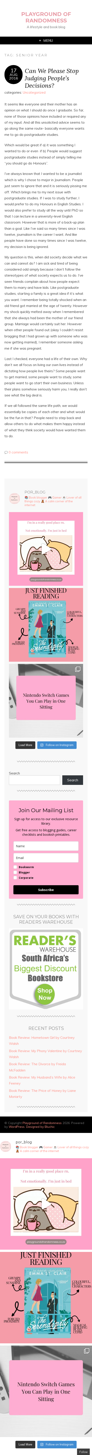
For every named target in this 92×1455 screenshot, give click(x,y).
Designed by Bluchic (40, 1126)
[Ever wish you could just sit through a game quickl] (46, 701)
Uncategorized (34, 92)
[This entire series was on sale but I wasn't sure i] (46, 625)
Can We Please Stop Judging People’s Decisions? (52, 78)
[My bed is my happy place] (46, 549)
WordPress (17, 1126)
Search (14, 773)
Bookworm (26, 867)
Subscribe (46, 890)
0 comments (18, 452)
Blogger (24, 872)
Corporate (26, 878)
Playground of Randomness (46, 17)
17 (14, 70)
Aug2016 (13, 76)
